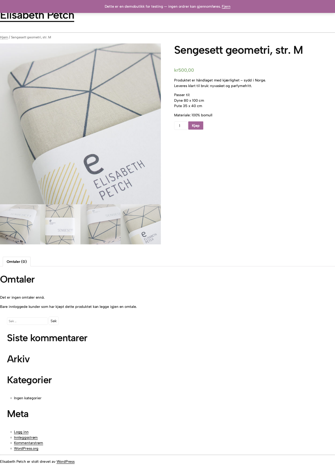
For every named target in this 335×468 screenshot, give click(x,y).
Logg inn (21, 432)
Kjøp (196, 125)
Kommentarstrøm (28, 443)
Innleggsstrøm (26, 437)
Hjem (4, 37)
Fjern (226, 6)
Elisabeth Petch (37, 14)
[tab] (17, 261)
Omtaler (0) (17, 261)
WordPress (66, 461)
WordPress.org (26, 448)
